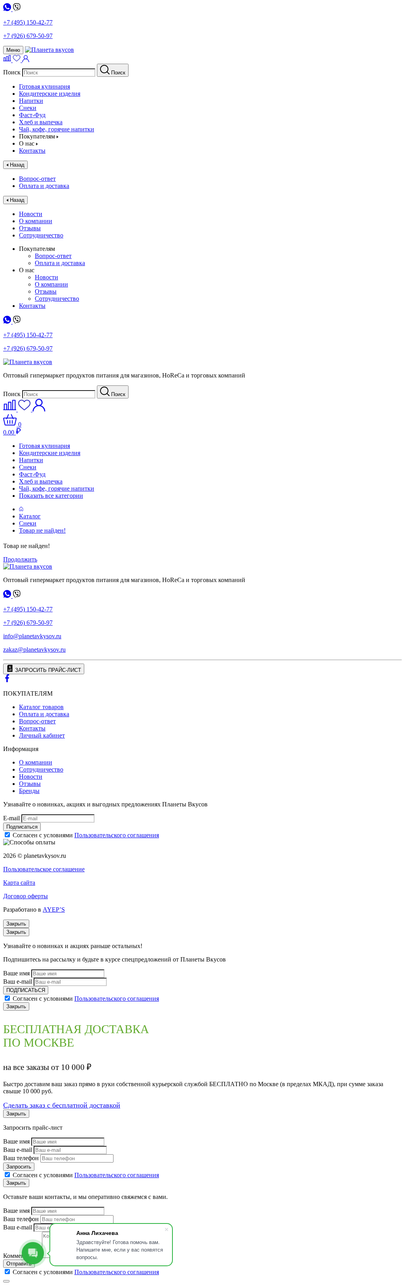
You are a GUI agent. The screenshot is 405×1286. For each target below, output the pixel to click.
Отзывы (30, 228)
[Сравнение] (8, 60)
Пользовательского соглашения (116, 835)
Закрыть (16, 924)
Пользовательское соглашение (44, 869)
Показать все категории (51, 495)
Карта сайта (19, 882)
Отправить (19, 1264)
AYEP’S (54, 909)
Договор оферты (25, 896)
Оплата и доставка (44, 185)
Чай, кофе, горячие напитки (56, 129)
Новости (30, 214)
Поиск (12, 72)
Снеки (27, 107)
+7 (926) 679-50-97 (28, 35)
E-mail (11, 818)
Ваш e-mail (17, 981)
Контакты (32, 150)
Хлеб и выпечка (40, 122)
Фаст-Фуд (32, 115)
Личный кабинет (42, 735)
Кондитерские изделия (49, 93)
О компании (35, 221)
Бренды (29, 790)
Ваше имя (16, 973)
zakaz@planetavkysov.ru (34, 649)
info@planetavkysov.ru (32, 636)
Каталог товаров (41, 707)
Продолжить (20, 559)
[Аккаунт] (25, 60)
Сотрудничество (41, 235)
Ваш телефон (21, 1158)
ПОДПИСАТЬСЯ (25, 990)
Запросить (18, 1167)
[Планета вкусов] (27, 566)
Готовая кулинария (44, 86)
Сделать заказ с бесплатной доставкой (61, 1105)
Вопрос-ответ (37, 178)
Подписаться (22, 827)
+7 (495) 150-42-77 (28, 22)
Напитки (31, 100)
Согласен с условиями (86, 835)
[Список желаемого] (17, 60)
